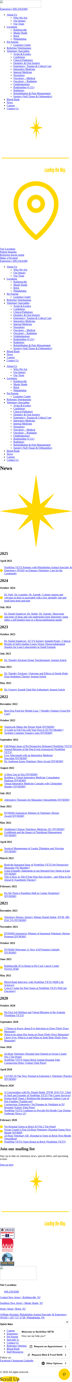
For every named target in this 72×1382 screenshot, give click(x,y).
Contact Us (13, 108)
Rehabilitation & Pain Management (32, 93)
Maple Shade (20, 32)
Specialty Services (16, 1339)
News (10, 102)
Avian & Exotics (22, 54)
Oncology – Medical (24, 78)
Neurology (19, 75)
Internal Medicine (22, 72)
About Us (12, 14)
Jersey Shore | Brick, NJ (12, 1308)
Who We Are (20, 17)
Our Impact (19, 20)
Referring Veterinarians (19, 48)
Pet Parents (12, 42)
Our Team (18, 23)
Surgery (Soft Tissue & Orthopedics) (32, 96)
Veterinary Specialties (18, 51)
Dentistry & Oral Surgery (26, 63)
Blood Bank (13, 99)
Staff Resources (15, 1351)
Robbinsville (20, 29)
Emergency (13, 1333)
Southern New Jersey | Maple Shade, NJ (21, 1303)
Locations (12, 26)
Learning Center (22, 45)
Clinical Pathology (23, 60)
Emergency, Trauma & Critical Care (32, 66)
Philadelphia (19, 38)
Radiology (18, 90)
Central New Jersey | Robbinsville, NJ (20, 1297)
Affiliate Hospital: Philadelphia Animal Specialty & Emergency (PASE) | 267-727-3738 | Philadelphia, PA (33, 1316)
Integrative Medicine (24, 69)
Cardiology (19, 57)
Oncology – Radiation (25, 81)
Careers (11, 105)
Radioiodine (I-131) (23, 87)
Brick (16, 35)
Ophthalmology (21, 84)
